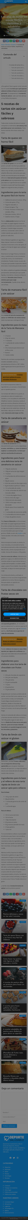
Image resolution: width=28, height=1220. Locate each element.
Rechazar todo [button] (14, 618)
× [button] (24, 600)
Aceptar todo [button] (14, 614)
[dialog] (14, 610)
